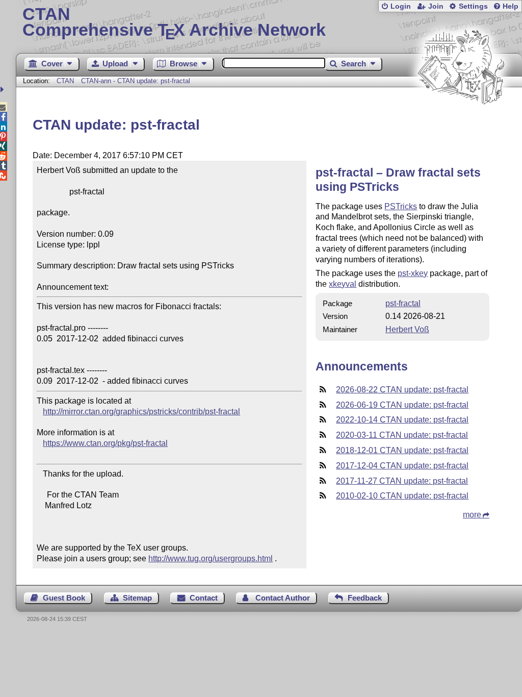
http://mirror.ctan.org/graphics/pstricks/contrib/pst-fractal (141, 411)
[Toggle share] (3, 89)
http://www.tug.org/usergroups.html (210, 558)
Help (510, 6)
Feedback (365, 597)
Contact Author (282, 597)
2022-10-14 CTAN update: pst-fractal (402, 419)
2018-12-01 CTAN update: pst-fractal (402, 450)
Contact (204, 597)
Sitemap (137, 597)
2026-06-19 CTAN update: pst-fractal (402, 405)
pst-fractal (403, 303)
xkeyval (342, 284)
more (472, 514)
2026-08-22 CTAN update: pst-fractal (402, 389)
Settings (473, 6)
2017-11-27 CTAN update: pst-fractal (402, 481)
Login (400, 6)
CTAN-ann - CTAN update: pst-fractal (135, 81)
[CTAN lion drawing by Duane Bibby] (461, 123)
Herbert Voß (407, 329)
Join (435, 6)
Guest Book (64, 597)
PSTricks (400, 206)
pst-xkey (413, 273)
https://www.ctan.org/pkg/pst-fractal (105, 443)
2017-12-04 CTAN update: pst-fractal (402, 465)
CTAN (65, 81)
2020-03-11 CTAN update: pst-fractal (402, 435)
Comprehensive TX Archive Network (174, 23)
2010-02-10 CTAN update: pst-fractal (402, 495)
